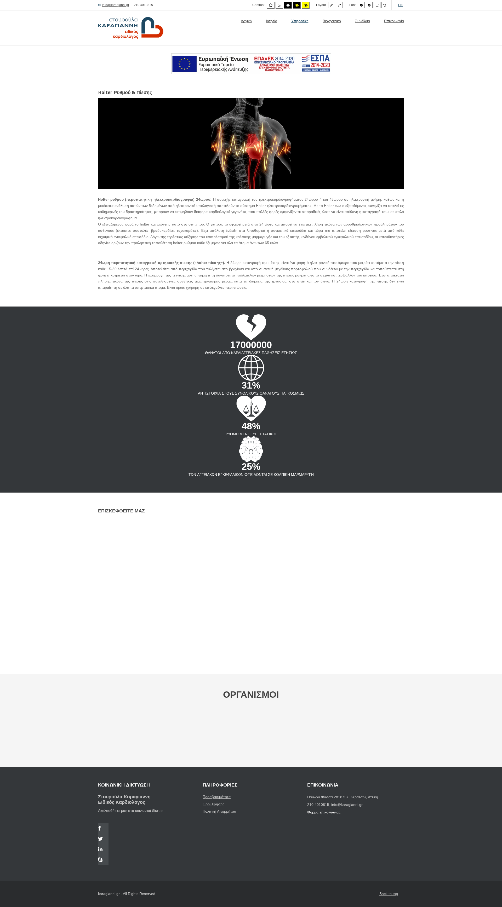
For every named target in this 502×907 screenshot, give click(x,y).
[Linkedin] (103, 850)
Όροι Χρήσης (213, 804)
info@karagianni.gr (115, 5)
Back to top (388, 894)
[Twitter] (103, 839)
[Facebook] (103, 829)
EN (400, 5)
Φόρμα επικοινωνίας (323, 812)
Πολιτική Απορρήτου (219, 811)
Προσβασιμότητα (217, 797)
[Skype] (103, 860)
